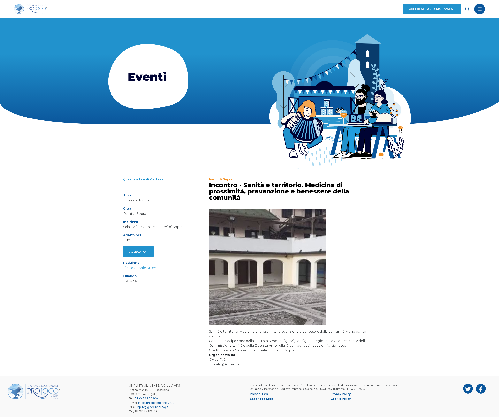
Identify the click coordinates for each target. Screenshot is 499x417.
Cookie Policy (341, 399)
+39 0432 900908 (145, 398)
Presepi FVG (259, 394)
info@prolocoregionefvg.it (156, 403)
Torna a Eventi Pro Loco (144, 179)
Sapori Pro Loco (261, 399)
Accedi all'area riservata (431, 9)
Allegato (137, 251)
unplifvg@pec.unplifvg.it (152, 407)
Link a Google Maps (139, 268)
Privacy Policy (341, 394)
